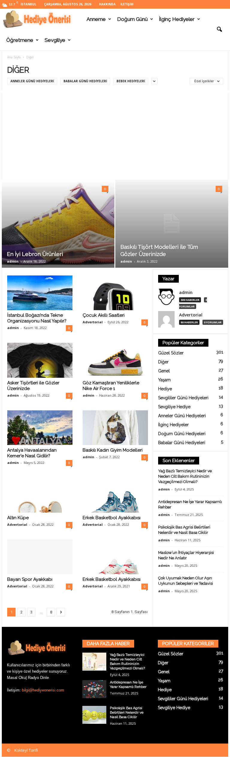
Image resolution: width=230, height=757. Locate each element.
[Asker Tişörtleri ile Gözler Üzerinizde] (39, 360)
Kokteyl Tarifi (26, 750)
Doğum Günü (132, 19)
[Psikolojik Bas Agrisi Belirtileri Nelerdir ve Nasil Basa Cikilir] (94, 715)
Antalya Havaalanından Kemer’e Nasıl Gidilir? (32, 453)
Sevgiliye (55, 40)
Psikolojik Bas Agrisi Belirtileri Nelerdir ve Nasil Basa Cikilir (126, 712)
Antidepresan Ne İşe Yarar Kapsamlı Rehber (128, 684)
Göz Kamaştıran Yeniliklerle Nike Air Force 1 (111, 385)
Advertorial (93, 322)
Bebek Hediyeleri (130, 81)
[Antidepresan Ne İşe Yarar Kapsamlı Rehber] (94, 689)
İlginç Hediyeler (177, 19)
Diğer (163, 362)
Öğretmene (19, 40)
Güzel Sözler (171, 353)
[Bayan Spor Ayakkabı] (39, 557)
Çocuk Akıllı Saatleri (104, 315)
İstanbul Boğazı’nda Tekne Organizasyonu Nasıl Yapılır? (36, 318)
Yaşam (164, 379)
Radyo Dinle (38, 677)
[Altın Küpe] (39, 495)
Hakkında (107, 4)
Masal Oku (16, 677)
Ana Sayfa (14, 57)
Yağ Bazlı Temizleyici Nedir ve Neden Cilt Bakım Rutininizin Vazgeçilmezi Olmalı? (185, 476)
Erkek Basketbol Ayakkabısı (111, 517)
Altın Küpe (18, 517)
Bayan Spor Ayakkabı (29, 579)
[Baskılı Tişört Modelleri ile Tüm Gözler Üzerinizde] (171, 224)
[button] (219, 29)
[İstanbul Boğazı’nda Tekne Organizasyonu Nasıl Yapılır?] (39, 292)
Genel (164, 370)
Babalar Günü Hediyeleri (85, 81)
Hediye (165, 388)
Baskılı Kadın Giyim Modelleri (113, 450)
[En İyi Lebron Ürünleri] (58, 224)
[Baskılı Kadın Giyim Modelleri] (115, 427)
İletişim (126, 4)
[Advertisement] (115, 135)
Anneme (96, 19)
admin (13, 261)
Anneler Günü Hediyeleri (32, 81)
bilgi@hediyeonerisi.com (43, 690)
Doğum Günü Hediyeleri (181, 433)
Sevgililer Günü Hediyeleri (183, 397)
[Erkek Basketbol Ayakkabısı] (115, 495)
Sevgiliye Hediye (174, 406)
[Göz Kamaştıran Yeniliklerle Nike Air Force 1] (115, 360)
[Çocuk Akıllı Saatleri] (115, 292)
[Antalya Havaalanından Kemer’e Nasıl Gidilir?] (39, 427)
